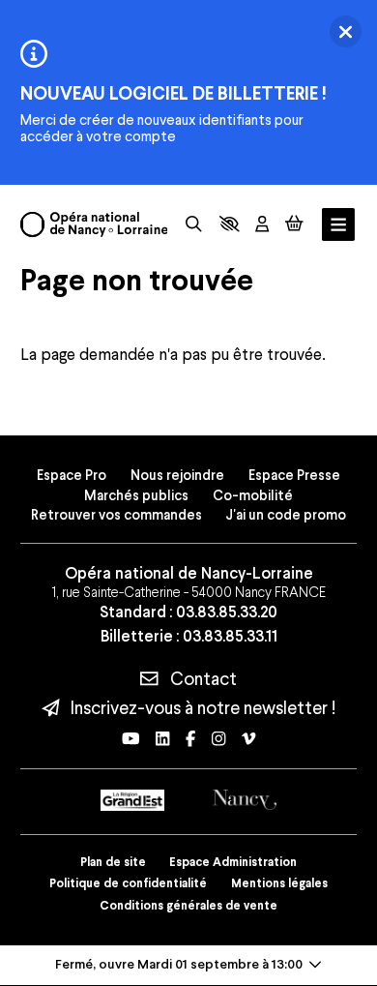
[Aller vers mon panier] (294, 223)
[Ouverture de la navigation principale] (338, 224)
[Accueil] (94, 224)
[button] (229, 223)
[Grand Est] (132, 800)
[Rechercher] (194, 223)
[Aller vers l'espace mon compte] (262, 224)
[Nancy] (244, 800)
